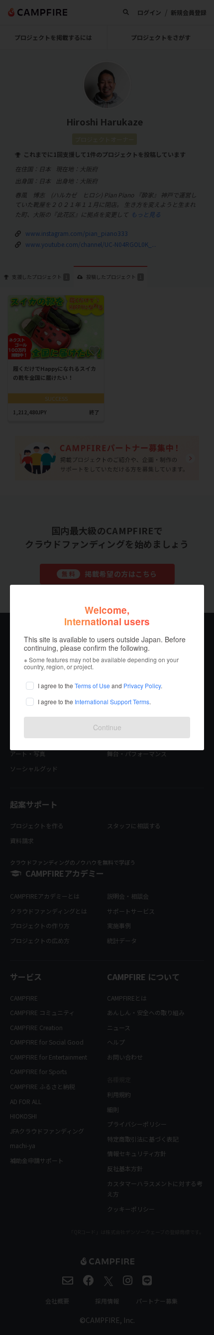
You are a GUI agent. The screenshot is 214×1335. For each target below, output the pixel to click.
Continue (107, 727)
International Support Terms (112, 701)
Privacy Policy (142, 685)
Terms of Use (92, 685)
